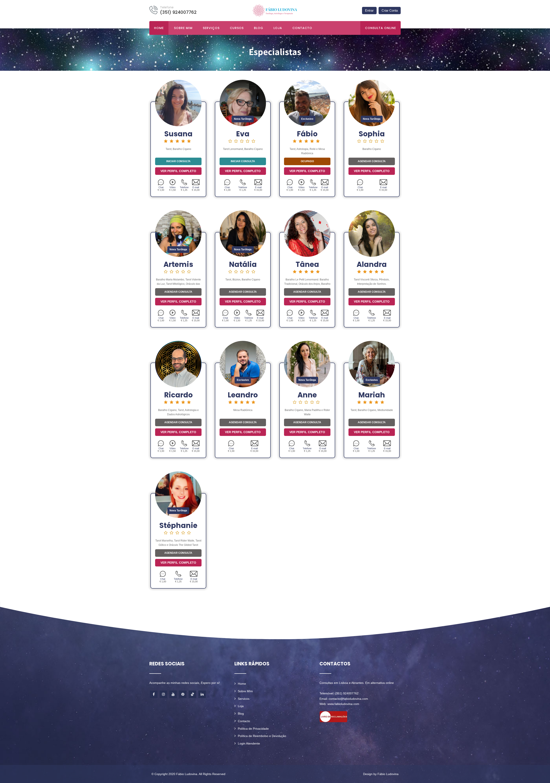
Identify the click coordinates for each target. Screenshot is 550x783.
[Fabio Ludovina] (275, 10)
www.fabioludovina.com (343, 704)
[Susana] (178, 103)
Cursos (237, 28)
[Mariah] (371, 364)
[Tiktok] (192, 694)
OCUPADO (307, 161)
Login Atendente (249, 743)
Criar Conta (390, 10)
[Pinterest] (182, 694)
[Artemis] (178, 233)
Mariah (371, 395)
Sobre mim (183, 28)
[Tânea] (307, 233)
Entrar (369, 10)
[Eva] (243, 103)
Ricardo (178, 395)
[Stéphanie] (178, 494)
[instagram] (163, 694)
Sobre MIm (245, 691)
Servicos (243, 698)
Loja (277, 28)
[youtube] (173, 694)
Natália (243, 264)
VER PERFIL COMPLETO (178, 171)
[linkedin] (202, 694)
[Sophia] (371, 103)
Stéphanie (178, 525)
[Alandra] (371, 233)
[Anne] (307, 364)
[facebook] (153, 694)
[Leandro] (243, 364)
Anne (307, 395)
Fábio (307, 134)
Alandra (372, 264)
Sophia (372, 134)
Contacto (302, 28)
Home (159, 28)
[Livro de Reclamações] (333, 716)
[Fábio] (307, 103)
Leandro (243, 395)
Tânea (307, 264)
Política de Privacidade (253, 728)
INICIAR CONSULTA (178, 161)
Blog (258, 28)
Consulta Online (380, 28)
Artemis (178, 264)
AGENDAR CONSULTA (372, 161)
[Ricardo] (178, 364)
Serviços (211, 28)
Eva (242, 134)
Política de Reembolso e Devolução (262, 736)
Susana (178, 134)
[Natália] (243, 233)
